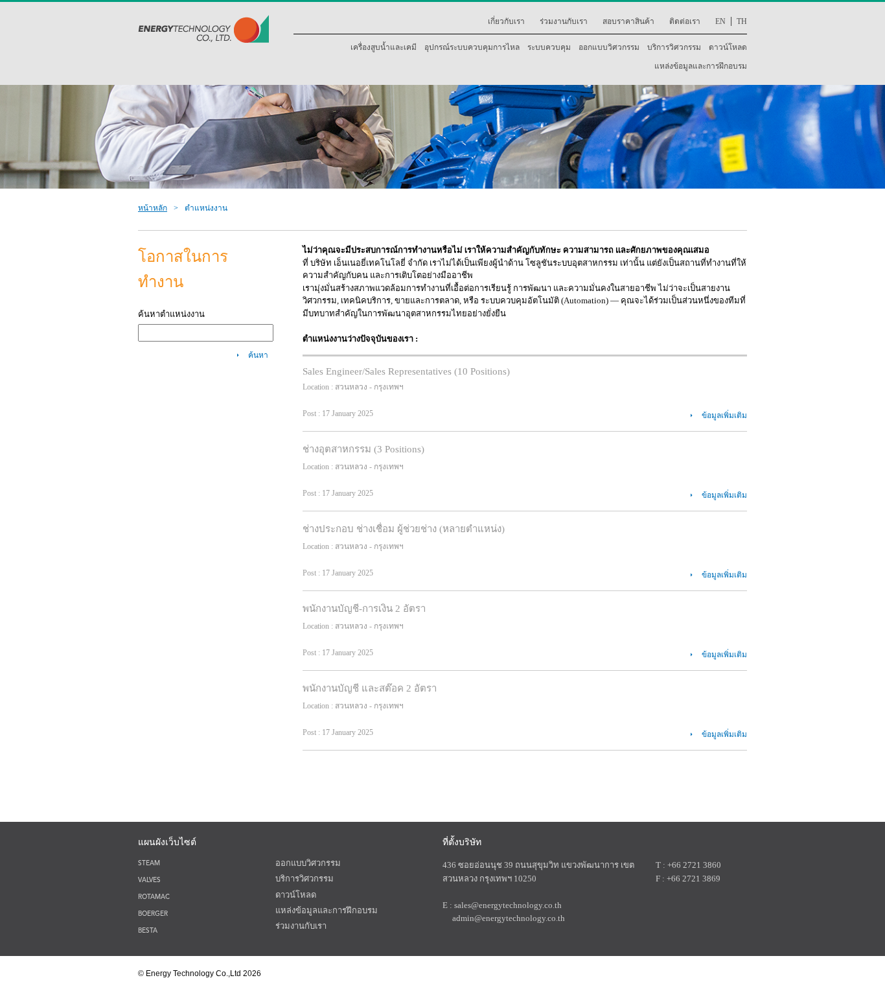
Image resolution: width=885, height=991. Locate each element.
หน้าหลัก (152, 208)
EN (720, 21)
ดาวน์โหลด (728, 47)
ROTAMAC (154, 897)
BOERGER (153, 914)
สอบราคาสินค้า (628, 21)
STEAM (149, 863)
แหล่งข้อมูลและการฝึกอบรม (700, 66)
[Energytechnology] (203, 40)
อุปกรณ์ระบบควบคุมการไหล (472, 47)
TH (742, 21)
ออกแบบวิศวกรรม (609, 47)
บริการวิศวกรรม (674, 47)
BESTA (147, 931)
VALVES (149, 880)
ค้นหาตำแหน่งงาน (171, 314)
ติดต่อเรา (684, 21)
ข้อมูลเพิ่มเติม (724, 415)
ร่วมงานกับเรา (564, 21)
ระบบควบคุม (549, 47)
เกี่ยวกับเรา (506, 21)
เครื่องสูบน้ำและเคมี (384, 47)
